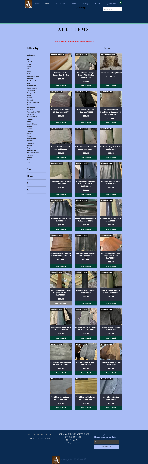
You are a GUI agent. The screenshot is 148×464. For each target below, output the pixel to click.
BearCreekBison (33, 81)
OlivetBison (31, 138)
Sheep (29, 133)
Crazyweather (32, 93)
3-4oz (29, 64)
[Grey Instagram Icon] (34, 434)
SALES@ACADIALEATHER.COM (74, 434)
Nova (29, 121)
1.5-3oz (29, 61)
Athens (29, 126)
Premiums (30, 143)
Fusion (29, 129)
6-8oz (29, 71)
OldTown (30, 109)
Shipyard (30, 136)
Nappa (29, 105)
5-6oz (29, 69)
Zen (28, 162)
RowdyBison (31, 150)
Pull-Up (29, 145)
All (28, 59)
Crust (29, 95)
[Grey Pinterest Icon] (38, 434)
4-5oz (29, 66)
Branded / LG (31, 85)
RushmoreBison (33, 152)
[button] (120, 2)
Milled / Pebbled (33, 102)
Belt (28, 83)
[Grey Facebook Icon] (46, 434)
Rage (29, 148)
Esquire (29, 97)
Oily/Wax (30, 141)
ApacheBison (32, 124)
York (28, 160)
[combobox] (112, 48)
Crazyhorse (31, 90)
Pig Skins (30, 114)
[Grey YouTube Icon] (29, 434)
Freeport (30, 119)
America (30, 78)
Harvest (30, 100)
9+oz (28, 73)
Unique (29, 157)
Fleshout (30, 131)
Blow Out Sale (32, 117)
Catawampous (32, 88)
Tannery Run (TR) (33, 112)
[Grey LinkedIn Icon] (42, 434)
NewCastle (31, 107)
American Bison (33, 76)
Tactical (30, 155)
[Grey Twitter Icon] (50, 434)
